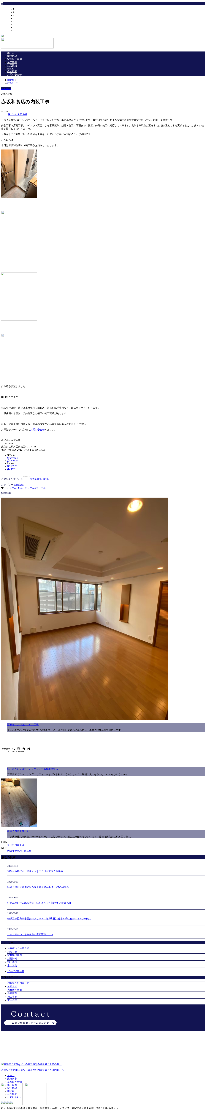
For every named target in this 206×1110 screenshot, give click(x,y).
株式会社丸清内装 (17, 114)
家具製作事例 (21, 15)
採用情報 (19, 21)
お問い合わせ (21, 30)
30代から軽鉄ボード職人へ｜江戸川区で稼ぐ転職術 (35, 871)
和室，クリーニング (29, 487)
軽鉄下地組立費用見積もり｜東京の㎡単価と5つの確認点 (38, 887)
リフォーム (11, 487)
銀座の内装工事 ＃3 (18, 831)
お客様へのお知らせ (18, 948)
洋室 (43, 487)
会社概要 (19, 27)
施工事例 (19, 18)
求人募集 (12, 965)
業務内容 (19, 12)
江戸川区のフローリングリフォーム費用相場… (32, 769)
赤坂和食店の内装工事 (19, 851)
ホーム (17, 9)
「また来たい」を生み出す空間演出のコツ (30, 934)
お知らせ (19, 484)
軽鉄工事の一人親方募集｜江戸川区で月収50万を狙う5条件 (39, 902)
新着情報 (12, 958)
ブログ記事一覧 (15, 971)
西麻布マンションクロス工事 (23, 724)
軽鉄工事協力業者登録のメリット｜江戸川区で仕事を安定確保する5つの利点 (49, 918)
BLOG (17, 24)
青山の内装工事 (15, 845)
